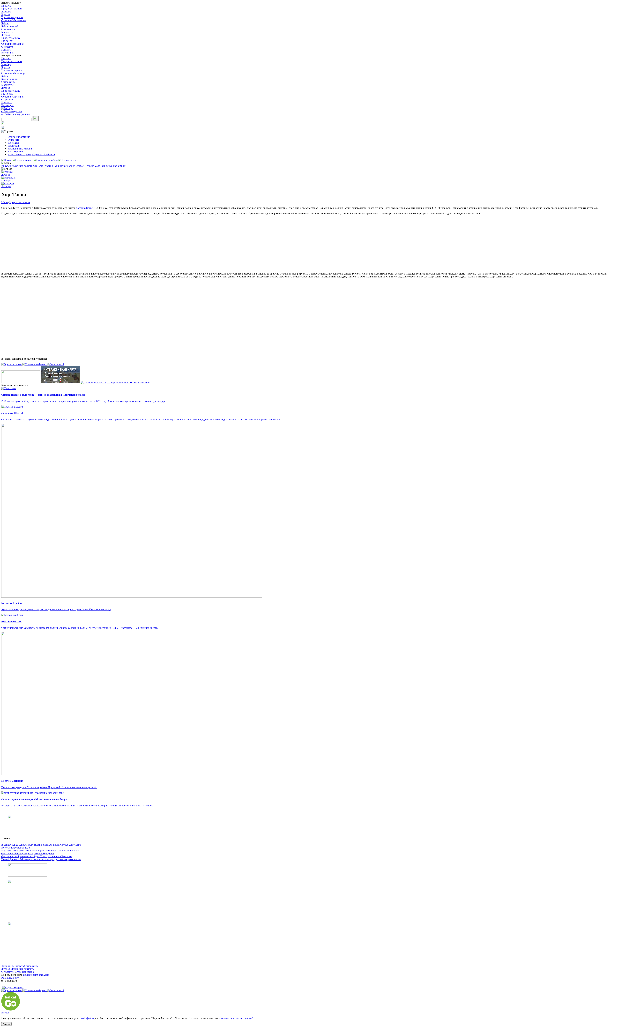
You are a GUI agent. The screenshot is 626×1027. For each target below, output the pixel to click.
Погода (17, 971)
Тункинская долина (12, 17)
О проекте (7, 46)
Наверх (5, 1012)
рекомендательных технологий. (236, 1018)
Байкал (5, 23)
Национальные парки (20, 148)
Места (4, 202)
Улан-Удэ (6, 11)
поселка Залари (84, 208)
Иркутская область (11, 8)
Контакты (6, 49)
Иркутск (6, 5)
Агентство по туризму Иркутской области (31, 154)
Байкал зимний (9, 26)
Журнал (5, 35)
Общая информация (12, 43)
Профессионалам (10, 38)
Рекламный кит (10, 977)
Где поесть (7, 40)
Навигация (7, 52)
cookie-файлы (86, 1018)
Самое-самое (8, 29)
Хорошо (6, 1024)
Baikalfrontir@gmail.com (36, 974)
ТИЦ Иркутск (15, 151)
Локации (6, 966)
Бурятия (5, 14)
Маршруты (7, 32)
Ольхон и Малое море (13, 20)
